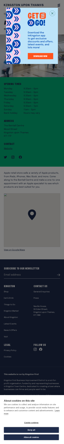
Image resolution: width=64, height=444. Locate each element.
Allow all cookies (31, 437)
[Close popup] (52, 13)
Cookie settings (31, 423)
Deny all (31, 430)
